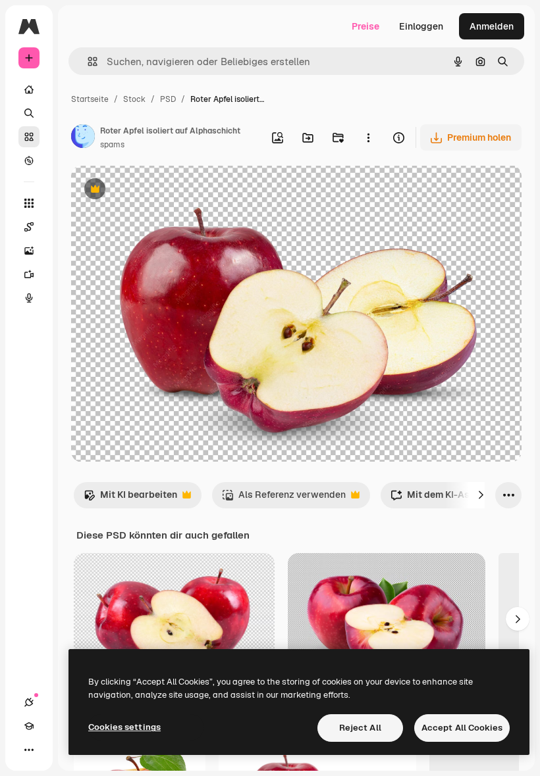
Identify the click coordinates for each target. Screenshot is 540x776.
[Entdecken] (29, 160)
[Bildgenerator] (29, 250)
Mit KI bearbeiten (130, 498)
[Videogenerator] (29, 274)
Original (155, 190)
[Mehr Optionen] (368, 137)
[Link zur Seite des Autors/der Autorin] (83, 138)
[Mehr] (29, 749)
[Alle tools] (29, 203)
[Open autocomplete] (87, 61)
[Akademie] (29, 726)
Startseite (90, 99)
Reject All (360, 727)
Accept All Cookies (461, 727)
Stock (134, 99)
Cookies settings (124, 727)
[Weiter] (481, 495)
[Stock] (29, 136)
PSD (168, 99)
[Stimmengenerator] (29, 297)
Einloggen (421, 26)
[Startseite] (29, 89)
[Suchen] (29, 113)
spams (112, 144)
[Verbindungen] (29, 702)
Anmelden (492, 26)
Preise (365, 26)
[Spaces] (29, 226)
